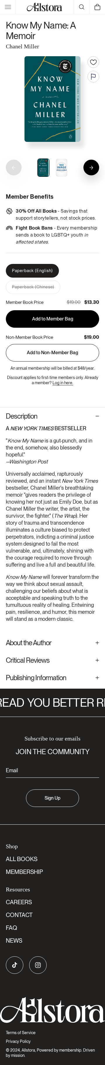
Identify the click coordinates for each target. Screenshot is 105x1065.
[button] (8, 7)
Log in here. (62, 382)
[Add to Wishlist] (93, 62)
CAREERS (19, 902)
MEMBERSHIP (24, 871)
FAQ (11, 927)
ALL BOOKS (21, 859)
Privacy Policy (18, 1041)
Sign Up (52, 798)
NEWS (14, 940)
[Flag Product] (93, 76)
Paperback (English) (32, 270)
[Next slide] (91, 167)
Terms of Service (21, 1032)
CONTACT (19, 914)
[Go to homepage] (52, 1010)
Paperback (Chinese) (36, 289)
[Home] (44, 7)
